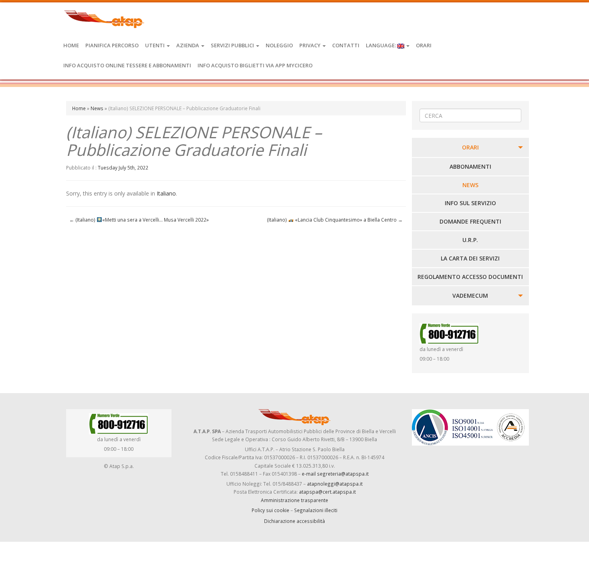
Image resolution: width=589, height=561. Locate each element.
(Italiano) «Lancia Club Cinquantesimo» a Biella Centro (335, 219)
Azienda (188, 45)
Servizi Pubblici (233, 45)
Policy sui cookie (270, 510)
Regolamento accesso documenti (470, 276)
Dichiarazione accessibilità (294, 521)
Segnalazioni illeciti (315, 510)
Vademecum (470, 295)
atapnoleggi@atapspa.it (335, 483)
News (97, 108)
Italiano (166, 193)
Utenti (155, 45)
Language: (381, 45)
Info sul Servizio (470, 203)
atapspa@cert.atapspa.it (327, 491)
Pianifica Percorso (112, 45)
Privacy (310, 45)
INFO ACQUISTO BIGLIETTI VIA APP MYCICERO (255, 65)
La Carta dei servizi (470, 258)
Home (71, 45)
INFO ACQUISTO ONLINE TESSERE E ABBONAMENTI (127, 65)
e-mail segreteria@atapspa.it (335, 473)
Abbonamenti (470, 166)
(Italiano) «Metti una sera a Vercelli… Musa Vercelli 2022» (139, 219)
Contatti (345, 45)
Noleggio (279, 45)
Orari (424, 45)
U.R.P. (470, 240)
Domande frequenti (470, 221)
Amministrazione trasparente (294, 500)
